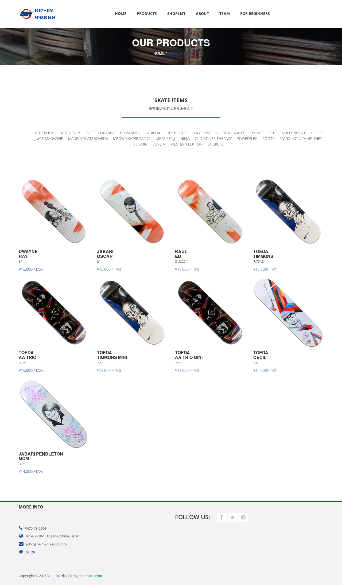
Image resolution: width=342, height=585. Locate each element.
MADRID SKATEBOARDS (88, 138)
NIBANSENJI (165, 138)
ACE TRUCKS (45, 132)
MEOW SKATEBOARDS (131, 138)
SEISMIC (140, 144)
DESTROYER (176, 132)
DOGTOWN (201, 132)
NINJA (185, 138)
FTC (272, 132)
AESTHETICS (71, 132)
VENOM (159, 144)
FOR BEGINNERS (255, 13)
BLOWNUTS (130, 132)
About (202, 13)
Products (147, 13)
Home (120, 13)
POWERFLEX (247, 138)
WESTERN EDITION (187, 144)
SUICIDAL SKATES (230, 132)
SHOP (30, 552)
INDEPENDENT (293, 132)
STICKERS (216, 144)
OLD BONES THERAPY (213, 138)
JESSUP (316, 132)
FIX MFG (257, 132)
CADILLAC (153, 132)
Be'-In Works (56, 575)
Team (224, 13)
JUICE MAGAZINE (49, 138)
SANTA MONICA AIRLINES (300, 138)
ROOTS (268, 138)
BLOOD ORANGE (100, 132)
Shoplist (176, 13)
